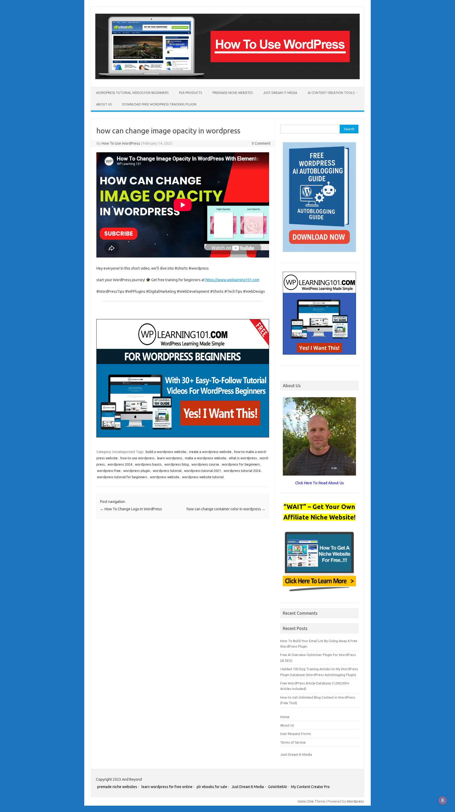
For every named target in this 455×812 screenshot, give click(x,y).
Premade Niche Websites (232, 92)
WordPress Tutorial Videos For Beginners (132, 92)
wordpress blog (176, 464)
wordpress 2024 (119, 464)
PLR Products (190, 92)
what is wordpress (243, 458)
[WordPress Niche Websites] (227, 78)
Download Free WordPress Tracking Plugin (159, 104)
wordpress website (164, 477)
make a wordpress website (205, 458)
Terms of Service (293, 742)
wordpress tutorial (167, 470)
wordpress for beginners (241, 464)
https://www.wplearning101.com (232, 280)
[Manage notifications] (442, 800)
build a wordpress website (166, 451)
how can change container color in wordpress (226, 509)
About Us (104, 104)
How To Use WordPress (121, 143)
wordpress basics (148, 464)
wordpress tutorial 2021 (202, 470)
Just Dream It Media (280, 92)
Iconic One (306, 801)
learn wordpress (169, 458)
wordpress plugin (136, 470)
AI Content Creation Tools (331, 92)
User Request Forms (295, 733)
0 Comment (261, 143)
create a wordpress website (210, 451)
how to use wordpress (137, 458)
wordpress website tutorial (203, 477)
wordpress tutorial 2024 (242, 470)
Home (284, 717)
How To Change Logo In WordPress (131, 509)
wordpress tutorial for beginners (122, 477)
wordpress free (109, 470)
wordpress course (205, 464)
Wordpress (355, 801)
